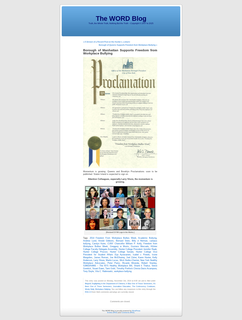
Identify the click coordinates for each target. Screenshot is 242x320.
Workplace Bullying (102, 289)
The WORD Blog (121, 18)
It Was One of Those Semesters (139, 284)
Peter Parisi (114, 263)
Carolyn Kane (99, 243)
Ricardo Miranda (130, 263)
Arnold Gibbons (106, 241)
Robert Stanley (149, 263)
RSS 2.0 (88, 292)
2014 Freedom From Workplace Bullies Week (113, 238)
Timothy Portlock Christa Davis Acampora (137, 268)
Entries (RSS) (112, 312)
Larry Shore (99, 260)
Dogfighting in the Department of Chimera (108, 284)
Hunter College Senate (122, 252)
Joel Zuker (131, 257)
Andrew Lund (89, 241)
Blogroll (88, 284)
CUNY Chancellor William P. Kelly (125, 243)
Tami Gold (110, 268)
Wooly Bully (89, 289)
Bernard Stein (123, 241)
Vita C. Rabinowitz (104, 271)
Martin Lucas (112, 260)
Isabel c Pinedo (141, 255)
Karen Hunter (144, 257)
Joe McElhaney (117, 257)
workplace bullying (123, 271)
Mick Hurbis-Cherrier (129, 260)
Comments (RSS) (127, 312)
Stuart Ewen (98, 268)
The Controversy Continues (143, 286)
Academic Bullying (147, 238)
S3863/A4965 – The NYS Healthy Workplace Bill (107, 266)
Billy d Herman (140, 241)
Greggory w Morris (119, 246)
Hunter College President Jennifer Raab (138, 249)
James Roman (101, 257)
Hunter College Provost (95, 252)
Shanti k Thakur (142, 266)
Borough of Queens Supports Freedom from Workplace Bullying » (128, 45)
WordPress (136, 311)
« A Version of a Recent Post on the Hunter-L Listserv (106, 42)
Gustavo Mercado (140, 246)
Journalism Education (122, 286)
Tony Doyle (88, 271)
